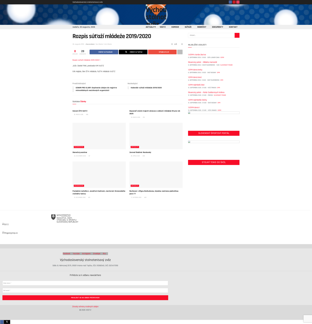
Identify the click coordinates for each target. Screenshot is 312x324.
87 (89, 156)
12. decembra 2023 (79, 197)
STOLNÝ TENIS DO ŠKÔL (214, 162)
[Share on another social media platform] (180, 52)
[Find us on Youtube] (234, 2)
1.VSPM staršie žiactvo (197, 54)
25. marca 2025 (135, 117)
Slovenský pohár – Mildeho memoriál (202, 62)
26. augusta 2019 (78, 44)
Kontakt (233, 27)
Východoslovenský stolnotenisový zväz (88, 2)
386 (87, 114)
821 (89, 197)
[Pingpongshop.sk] (154, 235)
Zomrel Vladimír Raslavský (140, 152)
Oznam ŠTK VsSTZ (80, 111)
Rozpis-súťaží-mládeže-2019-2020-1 (86, 60)
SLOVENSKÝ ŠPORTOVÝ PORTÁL (213, 133)
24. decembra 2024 (80, 156)
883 (143, 156)
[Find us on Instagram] (237, 2)
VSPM (222, 57)
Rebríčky (201, 27)
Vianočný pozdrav (80, 152)
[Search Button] (237, 35)
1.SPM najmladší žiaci (196, 85)
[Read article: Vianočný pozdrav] (99, 136)
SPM (218, 73)
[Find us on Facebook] (230, 2)
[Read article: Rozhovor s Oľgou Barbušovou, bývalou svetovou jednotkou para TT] (156, 174)
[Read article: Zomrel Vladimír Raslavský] (156, 136)
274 (143, 117)
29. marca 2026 (78, 114)
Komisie (175, 27)
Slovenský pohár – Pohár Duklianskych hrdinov (206, 92)
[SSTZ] (154, 227)
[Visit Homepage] (156, 14)
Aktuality (151, 27)
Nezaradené (90, 44)
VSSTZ (163, 27)
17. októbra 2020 (136, 197)
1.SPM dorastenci (195, 77)
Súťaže (188, 27)
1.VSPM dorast (194, 107)
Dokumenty (217, 27)
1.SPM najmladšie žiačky (197, 100)
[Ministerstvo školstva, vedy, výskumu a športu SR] (154, 218)
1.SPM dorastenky (195, 69)
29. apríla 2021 (135, 156)
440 (145, 197)
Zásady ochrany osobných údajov (85, 306)
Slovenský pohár (226, 65)
